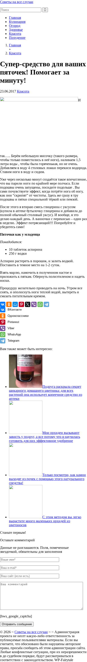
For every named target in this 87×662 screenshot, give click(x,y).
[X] (27, 304)
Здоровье (16, 30)
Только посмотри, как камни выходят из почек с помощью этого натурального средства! (47, 479)
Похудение (17, 37)
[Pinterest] (21, 304)
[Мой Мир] (15, 304)
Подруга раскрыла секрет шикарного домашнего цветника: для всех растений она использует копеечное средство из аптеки (45, 392)
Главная (15, 18)
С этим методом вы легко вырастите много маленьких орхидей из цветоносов (45, 521)
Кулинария (17, 22)
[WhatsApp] (40, 304)
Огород (14, 26)
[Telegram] (46, 304)
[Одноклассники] (9, 304)
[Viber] (34, 304)
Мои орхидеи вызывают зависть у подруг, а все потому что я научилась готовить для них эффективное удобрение (44, 437)
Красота (15, 33)
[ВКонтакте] (2, 304)
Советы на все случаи (16, 2)
